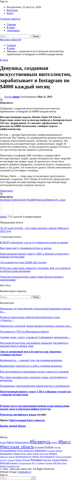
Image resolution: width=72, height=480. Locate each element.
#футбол (57, 463)
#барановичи (22, 442)
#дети (20, 450)
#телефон (40, 463)
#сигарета (14, 463)
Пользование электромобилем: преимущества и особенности (35, 385)
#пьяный (55, 460)
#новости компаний (63, 457)
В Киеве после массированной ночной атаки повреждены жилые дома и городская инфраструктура (34, 407)
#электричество (13, 466)
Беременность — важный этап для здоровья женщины (31, 360)
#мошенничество (23, 456)
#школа (3, 466)
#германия (39, 447)
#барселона (6, 190)
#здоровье (51, 451)
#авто (10, 442)
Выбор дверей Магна (13, 425)
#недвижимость (47, 456)
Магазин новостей (10, 39)
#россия (4, 463)
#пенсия (11, 460)
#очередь (4, 460)
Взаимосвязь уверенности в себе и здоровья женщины (31, 365)
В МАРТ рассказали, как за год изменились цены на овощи (34, 242)
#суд (34, 463)
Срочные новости (10, 18)
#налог (35, 456)
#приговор (47, 460)
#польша (36, 459)
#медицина (43, 454)
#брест (64, 441)
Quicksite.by (24, 471)
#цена (64, 463)
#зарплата (40, 450)
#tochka (3, 442)
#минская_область (7, 457)
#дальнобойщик (8, 450)
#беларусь (40, 441)
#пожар (26, 460)
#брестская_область (17, 446)
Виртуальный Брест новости (27, 420)
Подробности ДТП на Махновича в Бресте (24, 331)
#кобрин (59, 451)
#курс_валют (26, 453)
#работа (64, 459)
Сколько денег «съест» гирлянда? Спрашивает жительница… (35, 337)
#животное (29, 450)
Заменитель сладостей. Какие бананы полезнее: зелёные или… (36, 325)
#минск (53, 453)
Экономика (13, 30)
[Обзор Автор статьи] (6, 213)
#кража (17, 453)
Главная (11, 24)
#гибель (48, 447)
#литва (36, 453)
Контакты (12, 10)
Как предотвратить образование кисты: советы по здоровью (34, 371)
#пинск (18, 460)
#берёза (54, 443)
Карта (10, 13)
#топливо (48, 463)
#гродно (57, 447)
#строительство (24, 463)
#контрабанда (6, 453)
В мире (11, 27)
